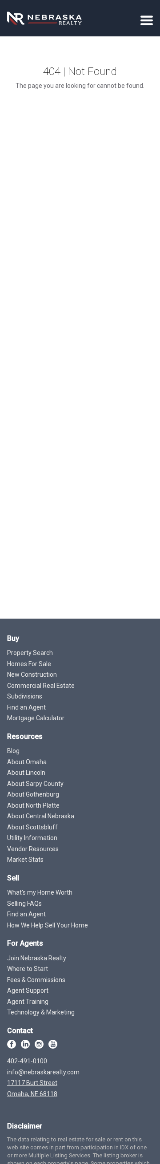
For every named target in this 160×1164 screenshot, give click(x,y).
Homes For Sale (29, 663)
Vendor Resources (33, 848)
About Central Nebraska (40, 816)
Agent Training (27, 1001)
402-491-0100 (27, 1061)
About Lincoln (26, 772)
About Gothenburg (33, 794)
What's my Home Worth (39, 892)
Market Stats (25, 859)
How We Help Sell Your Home (47, 925)
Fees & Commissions (36, 979)
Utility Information (32, 837)
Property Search (30, 652)
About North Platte (33, 805)
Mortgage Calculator (35, 718)
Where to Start (27, 968)
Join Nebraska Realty (36, 958)
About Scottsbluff (32, 827)
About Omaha (27, 761)
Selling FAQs (24, 903)
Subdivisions (24, 696)
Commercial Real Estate (41, 685)
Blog (13, 750)
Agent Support (27, 990)
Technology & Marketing (41, 1012)
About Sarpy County (35, 783)
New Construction (32, 674)
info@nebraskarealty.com (43, 1072)
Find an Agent (26, 707)
